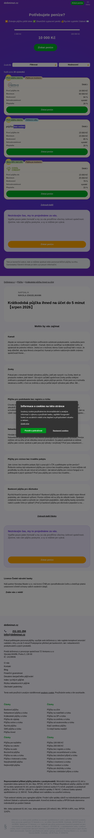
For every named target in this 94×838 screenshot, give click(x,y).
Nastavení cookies (60, 430)
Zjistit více (25, 423)
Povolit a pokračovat (33, 430)
